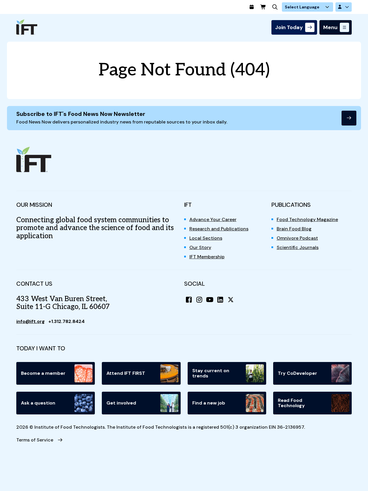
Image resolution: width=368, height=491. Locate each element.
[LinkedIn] (220, 299)
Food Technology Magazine (307, 219)
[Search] (275, 7)
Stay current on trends (210, 373)
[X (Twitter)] (230, 299)
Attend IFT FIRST (125, 373)
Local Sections (205, 238)
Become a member (43, 373)
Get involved (121, 403)
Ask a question (38, 403)
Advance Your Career (213, 219)
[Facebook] (188, 299)
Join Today (289, 27)
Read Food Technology (291, 403)
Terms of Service (34, 440)
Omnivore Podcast (297, 238)
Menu (330, 27)
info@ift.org (30, 321)
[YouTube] (209, 299)
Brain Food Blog (294, 229)
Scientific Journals (298, 247)
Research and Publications (218, 229)
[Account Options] (343, 7)
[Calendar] (251, 7)
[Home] (26, 27)
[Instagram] (199, 299)
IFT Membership (207, 257)
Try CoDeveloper (297, 373)
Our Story (200, 247)
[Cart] (263, 7)
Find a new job (208, 403)
